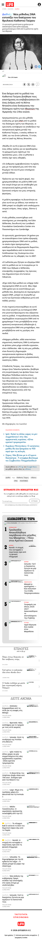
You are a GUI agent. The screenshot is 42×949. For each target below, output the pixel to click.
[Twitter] (39, 66)
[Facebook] (36, 66)
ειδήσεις (28, 469)
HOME (4, 9)
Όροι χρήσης (9, 935)
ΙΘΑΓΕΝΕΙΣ (24, 481)
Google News (32, 467)
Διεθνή (17, 9)
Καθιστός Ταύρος (23, 478)
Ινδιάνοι (33, 478)
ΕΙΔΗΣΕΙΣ (10, 9)
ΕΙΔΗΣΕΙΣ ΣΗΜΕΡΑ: (13, 430)
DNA (21, 121)
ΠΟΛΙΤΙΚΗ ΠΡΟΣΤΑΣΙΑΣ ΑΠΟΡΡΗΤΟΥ (26, 505)
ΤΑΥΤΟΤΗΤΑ (21, 914)
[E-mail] (33, 84)
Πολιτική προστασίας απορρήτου (26, 935)
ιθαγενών (30, 108)
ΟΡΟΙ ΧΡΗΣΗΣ (9, 505)
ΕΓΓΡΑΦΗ (34, 501)
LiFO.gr (20, 467)
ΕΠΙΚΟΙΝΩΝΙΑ (21, 917)
